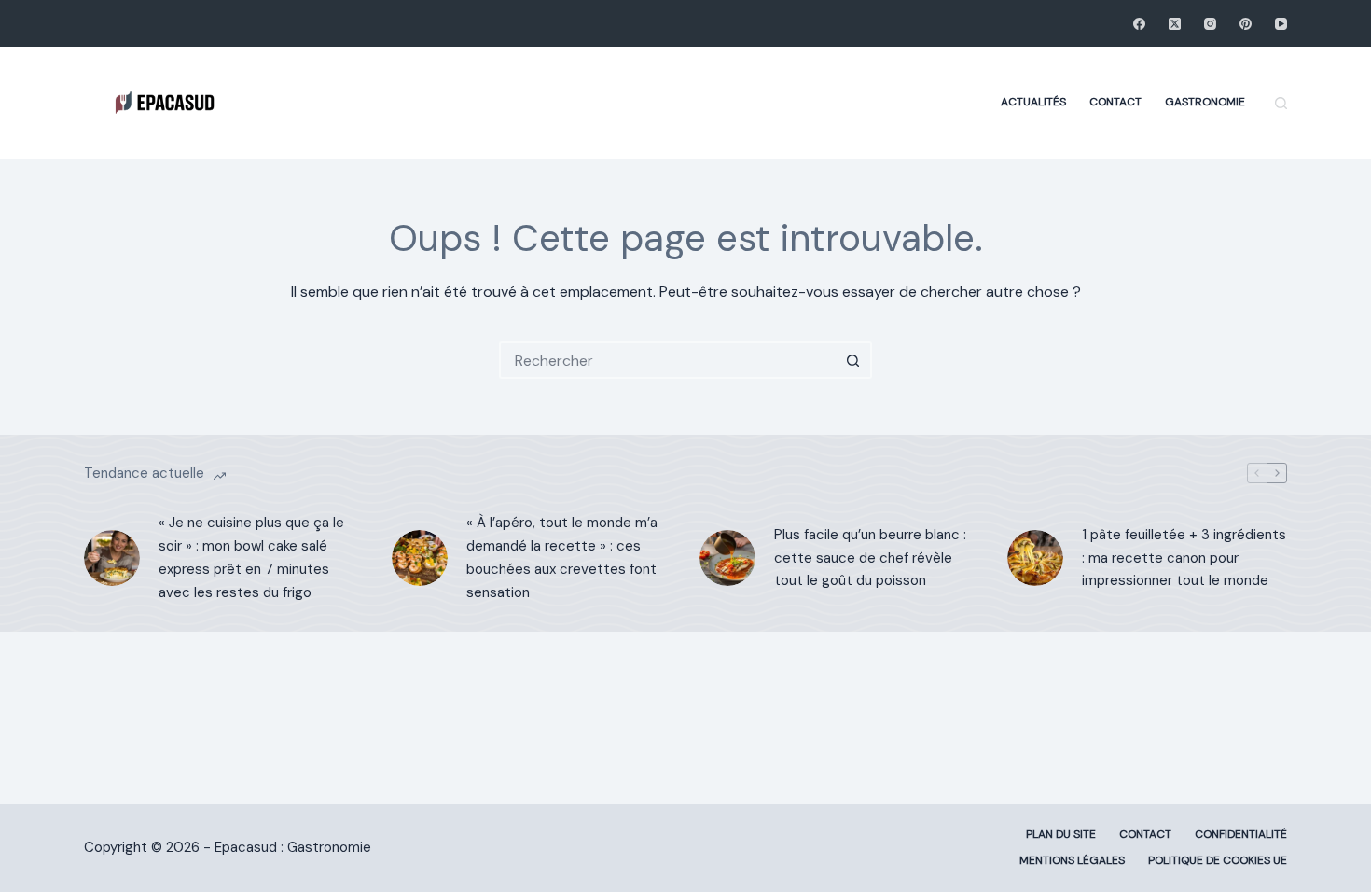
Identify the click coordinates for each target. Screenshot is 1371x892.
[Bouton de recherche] (853, 360)
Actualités (1033, 101)
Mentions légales (1072, 861)
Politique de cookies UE (1217, 861)
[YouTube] (1281, 24)
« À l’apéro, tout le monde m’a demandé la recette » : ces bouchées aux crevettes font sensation (562, 557)
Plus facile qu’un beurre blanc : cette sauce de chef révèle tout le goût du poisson (870, 558)
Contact (1115, 101)
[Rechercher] (1281, 103)
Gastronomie (1205, 101)
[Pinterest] (1245, 24)
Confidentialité (1241, 835)
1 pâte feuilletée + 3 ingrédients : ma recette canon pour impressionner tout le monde (1184, 558)
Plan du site (1061, 835)
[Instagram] (1210, 24)
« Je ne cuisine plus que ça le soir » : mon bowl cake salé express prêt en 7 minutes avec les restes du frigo (251, 557)
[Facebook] (1139, 24)
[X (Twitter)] (1175, 24)
